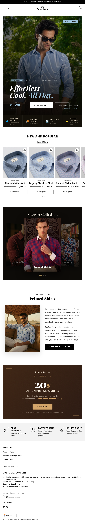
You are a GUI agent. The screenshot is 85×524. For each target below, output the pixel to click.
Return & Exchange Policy (12, 455)
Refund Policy (8, 459)
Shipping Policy (9, 452)
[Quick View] (25, 150)
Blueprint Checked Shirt (15, 185)
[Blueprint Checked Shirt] (15, 162)
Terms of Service (9, 463)
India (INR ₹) (10, 515)
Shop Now (42, 407)
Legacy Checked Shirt (41, 183)
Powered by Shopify (32, 519)
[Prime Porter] (42, 7)
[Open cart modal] (80, 8)
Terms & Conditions (10, 466)
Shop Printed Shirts (59, 347)
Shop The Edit (41, 105)
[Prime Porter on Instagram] (7, 507)
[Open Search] (8, 8)
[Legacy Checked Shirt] (41, 162)
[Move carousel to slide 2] (42, 196)
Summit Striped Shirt (67, 183)
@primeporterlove (13, 497)
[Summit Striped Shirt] (67, 162)
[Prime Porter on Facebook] (3, 507)
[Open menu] (4, 8)
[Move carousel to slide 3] (44, 196)
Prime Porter (19, 519)
